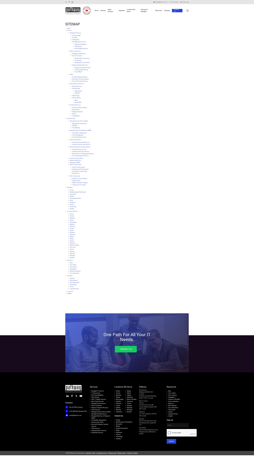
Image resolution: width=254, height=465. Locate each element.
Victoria (129, 403)
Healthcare (119, 432)
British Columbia (131, 399)
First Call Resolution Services (80, 81)
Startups (72, 208)
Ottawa (118, 397)
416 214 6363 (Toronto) (75, 407)
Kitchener (118, 403)
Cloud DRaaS (78, 72)
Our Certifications (173, 407)
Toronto (118, 393)
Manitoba (129, 407)
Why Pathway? (172, 405)
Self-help (88, 453)
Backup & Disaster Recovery (80, 65)
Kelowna (129, 405)
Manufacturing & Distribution (124, 422)
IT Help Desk (75, 39)
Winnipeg (129, 409)
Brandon (129, 412)
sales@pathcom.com (75, 415)
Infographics (171, 397)
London (118, 405)
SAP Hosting (78, 46)
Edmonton (130, 397)
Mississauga (119, 399)
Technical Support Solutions (80, 77)
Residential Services (97, 432)
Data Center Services (75, 51)
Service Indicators (173, 401)
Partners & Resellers (174, 399)
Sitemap (129, 453)
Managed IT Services (75, 33)
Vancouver (130, 401)
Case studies (172, 393)
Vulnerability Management (98, 420)
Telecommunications (122, 428)
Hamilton (118, 401)
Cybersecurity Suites (97, 422)
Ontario (118, 391)
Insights (69, 293)
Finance (118, 434)
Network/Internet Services (77, 83)
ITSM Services (95, 428)
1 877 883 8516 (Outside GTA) (78, 411)
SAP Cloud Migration (80, 44)
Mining (118, 426)
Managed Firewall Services (99, 414)
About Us (171, 403)
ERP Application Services (79, 41)
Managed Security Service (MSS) (101, 412)
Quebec (118, 407)
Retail (117, 430)
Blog (169, 391)
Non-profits (119, 424)
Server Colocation (77, 55)
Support (135, 453)
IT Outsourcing (76, 35)
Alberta (129, 393)
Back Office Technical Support (80, 79)
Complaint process (101, 453)
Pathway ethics (121, 453)
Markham (118, 395)
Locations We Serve (123, 387)
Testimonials (171, 409)
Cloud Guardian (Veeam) (81, 69)
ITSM (71, 74)
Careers (170, 412)
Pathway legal (112, 453)
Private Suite (78, 60)
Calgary (129, 395)
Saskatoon (119, 412)
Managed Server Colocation (82, 62)
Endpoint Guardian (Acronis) (82, 67)
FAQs (93, 453)
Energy (118, 420)
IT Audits (74, 37)
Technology (119, 436)
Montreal (118, 409)
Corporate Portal (173, 414)
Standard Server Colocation (82, 58)
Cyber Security (95, 409)
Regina (129, 391)
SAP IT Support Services (81, 48)
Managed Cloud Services (79, 53)
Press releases (172, 395)
